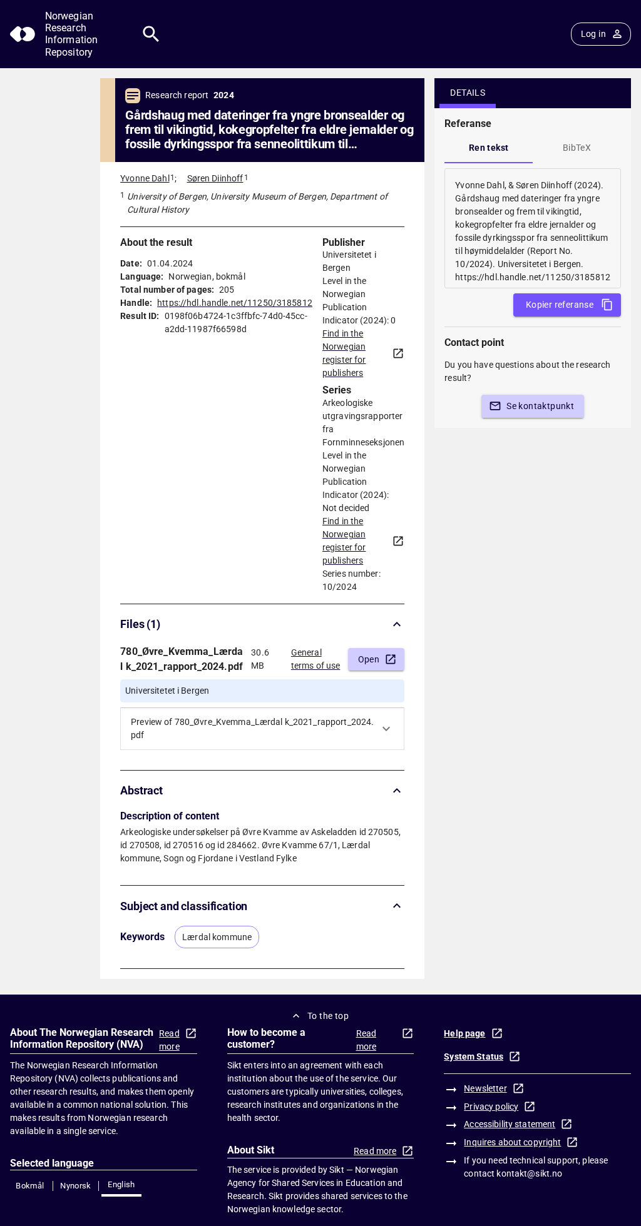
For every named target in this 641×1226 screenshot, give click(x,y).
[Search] (151, 34)
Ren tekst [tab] (489, 148)
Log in (593, 34)
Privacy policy (491, 1107)
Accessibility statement (509, 1124)
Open (369, 659)
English (121, 1184)
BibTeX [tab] (577, 148)
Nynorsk (75, 1185)
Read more (169, 1039)
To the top (328, 1016)
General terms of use (316, 659)
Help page (464, 1033)
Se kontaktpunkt (540, 406)
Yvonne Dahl (144, 178)
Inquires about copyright (512, 1142)
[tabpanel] (532, 228)
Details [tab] (467, 93)
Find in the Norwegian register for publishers (344, 353)
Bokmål (30, 1185)
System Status (473, 1056)
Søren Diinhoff (215, 178)
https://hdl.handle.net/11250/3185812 (234, 303)
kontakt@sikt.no (529, 1173)
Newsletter (485, 1088)
